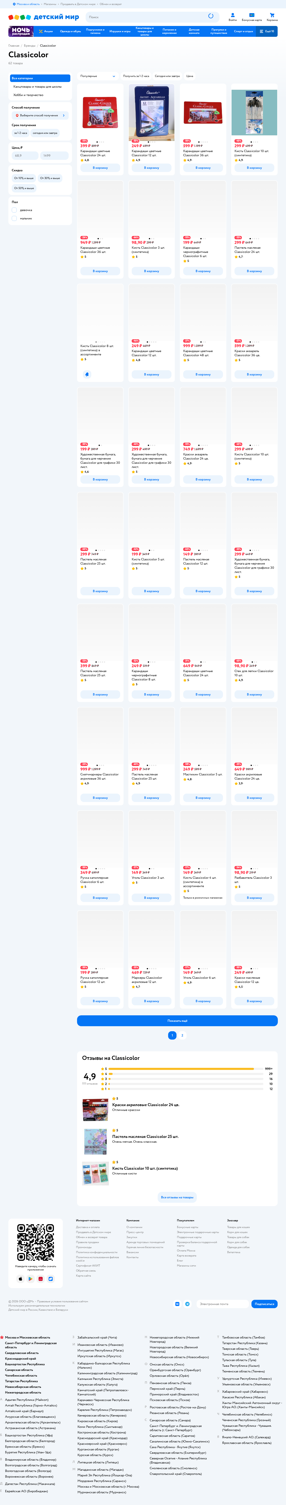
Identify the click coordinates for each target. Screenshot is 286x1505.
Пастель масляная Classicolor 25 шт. (145, 1136)
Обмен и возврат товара (91, 1237)
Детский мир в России (22, 1310)
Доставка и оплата (87, 1227)
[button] (267, 31)
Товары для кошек (238, 1227)
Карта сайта (83, 1275)
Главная (13, 46)
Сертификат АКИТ (88, 1265)
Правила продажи (87, 1242)
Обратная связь (86, 1270)
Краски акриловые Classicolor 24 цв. (145, 1104)
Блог (180, 1260)
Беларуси (62, 1310)
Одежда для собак (238, 1247)
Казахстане (46, 1310)
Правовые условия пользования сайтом (62, 1301)
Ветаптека (233, 1252)
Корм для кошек (237, 1232)
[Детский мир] (43, 17)
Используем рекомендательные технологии (36, 1305)
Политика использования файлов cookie (97, 1258)
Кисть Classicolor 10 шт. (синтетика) (145, 1168)
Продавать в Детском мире (93, 1232)
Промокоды (84, 1247)
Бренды (29, 46)
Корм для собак (237, 1242)
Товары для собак (238, 1237)
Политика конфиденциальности (96, 1252)
